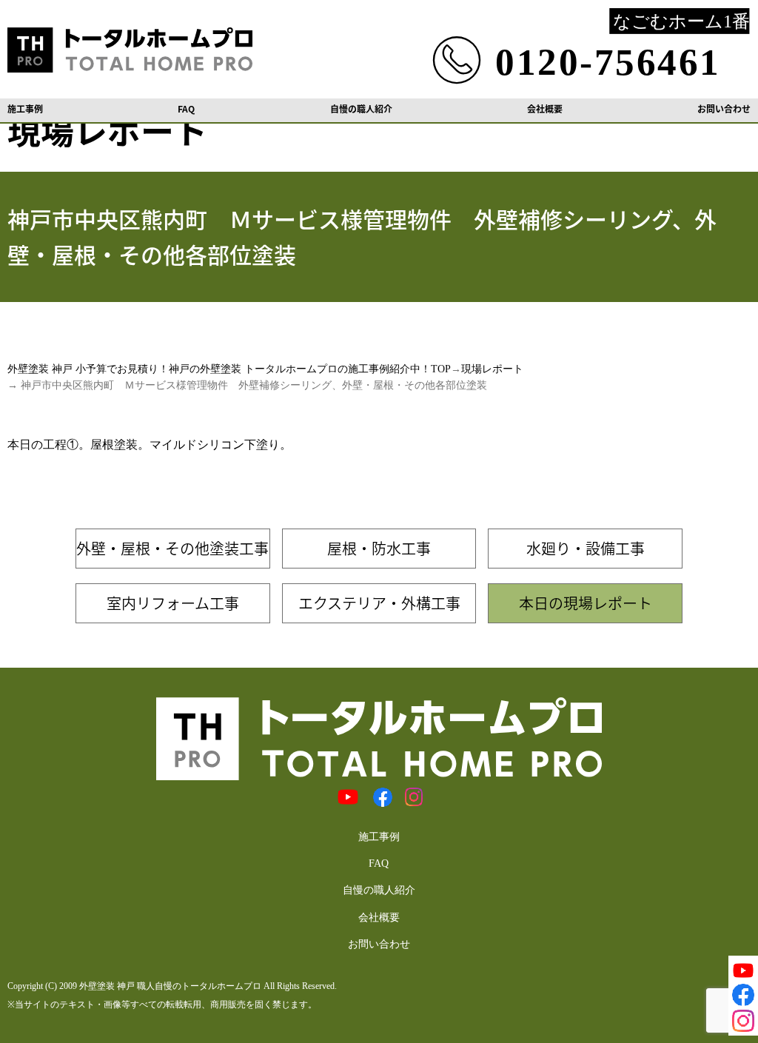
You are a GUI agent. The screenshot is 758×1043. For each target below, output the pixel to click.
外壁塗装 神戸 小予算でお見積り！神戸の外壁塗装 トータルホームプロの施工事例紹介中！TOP (229, 369)
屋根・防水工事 (379, 548)
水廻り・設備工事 (585, 548)
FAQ (186, 108)
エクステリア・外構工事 (379, 603)
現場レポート (492, 369)
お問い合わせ (724, 108)
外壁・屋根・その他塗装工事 (172, 548)
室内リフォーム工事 (173, 603)
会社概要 (545, 108)
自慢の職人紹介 (361, 108)
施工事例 (25, 108)
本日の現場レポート (585, 603)
